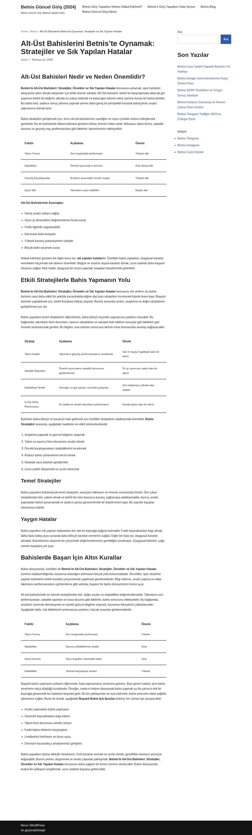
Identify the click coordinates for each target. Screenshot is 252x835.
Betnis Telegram (188, 138)
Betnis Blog (208, 6)
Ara (179, 31)
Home (24, 31)
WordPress (37, 825)
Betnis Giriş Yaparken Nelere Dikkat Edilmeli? (112, 6)
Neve (24, 825)
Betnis (33, 31)
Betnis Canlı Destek (190, 152)
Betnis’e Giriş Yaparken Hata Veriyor (171, 6)
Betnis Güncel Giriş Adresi (99, 11)
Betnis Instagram (188, 145)
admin (24, 59)
